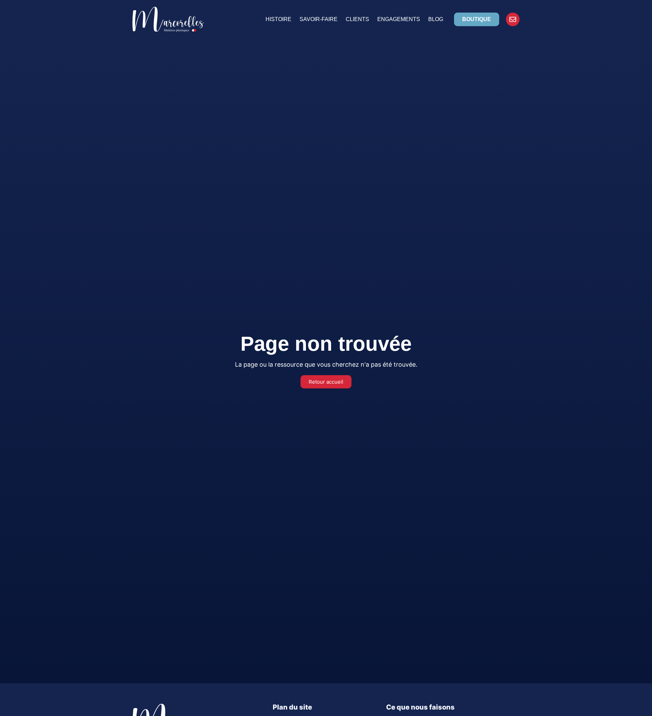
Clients (357, 19)
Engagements (398, 19)
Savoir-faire (319, 19)
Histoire (278, 19)
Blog (435, 19)
